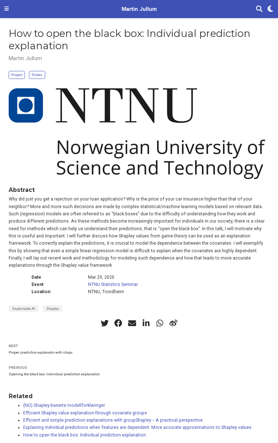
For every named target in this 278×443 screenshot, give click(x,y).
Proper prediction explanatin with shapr (41, 352)
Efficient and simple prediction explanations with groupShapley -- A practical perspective (113, 420)
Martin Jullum (139, 9)
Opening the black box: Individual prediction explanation (54, 374)
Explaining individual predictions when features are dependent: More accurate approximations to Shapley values (137, 427)
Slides (36, 75)
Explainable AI (23, 309)
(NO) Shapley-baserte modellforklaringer (64, 405)
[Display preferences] (270, 9)
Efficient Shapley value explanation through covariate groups (85, 412)
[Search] (259, 9)
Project (16, 75)
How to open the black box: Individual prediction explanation (84, 435)
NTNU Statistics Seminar (113, 284)
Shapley (52, 309)
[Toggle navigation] (6, 9)
